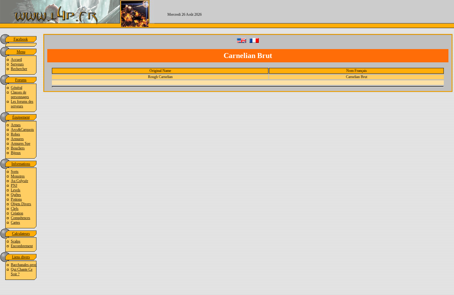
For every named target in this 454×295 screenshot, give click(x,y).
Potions (16, 199)
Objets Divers (21, 204)
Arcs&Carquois (22, 129)
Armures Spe (20, 143)
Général (16, 87)
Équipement (21, 117)
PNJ (14, 185)
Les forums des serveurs (22, 103)
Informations (20, 164)
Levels (15, 190)
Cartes (15, 222)
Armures (17, 139)
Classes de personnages (20, 94)
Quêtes (16, 195)
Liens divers (21, 257)
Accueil (16, 59)
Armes (16, 125)
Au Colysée (19, 181)
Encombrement (22, 246)
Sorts (15, 171)
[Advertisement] (334, 14)
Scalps (15, 241)
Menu (21, 52)
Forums (21, 80)
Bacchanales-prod (24, 265)
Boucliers (18, 148)
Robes (15, 134)
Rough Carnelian (160, 77)
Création (17, 213)
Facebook (21, 39)
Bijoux (16, 153)
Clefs (15, 208)
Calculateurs (21, 233)
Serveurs (17, 64)
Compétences (20, 218)
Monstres (18, 176)
